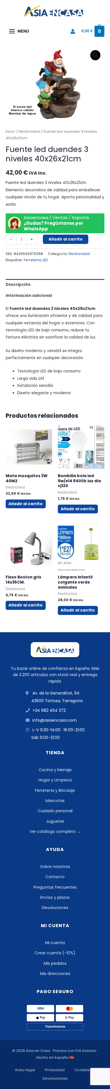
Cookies (82, 1070)
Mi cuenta (55, 943)
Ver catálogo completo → (55, 831)
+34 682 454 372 (49, 710)
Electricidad (29, 131)
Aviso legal (25, 1070)
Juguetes (55, 821)
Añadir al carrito (66, 239)
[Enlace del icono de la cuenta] (72, 31)
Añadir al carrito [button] (25, 504)
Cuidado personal (55, 811)
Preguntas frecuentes (55, 887)
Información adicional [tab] (29, 295)
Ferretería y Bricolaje (55, 790)
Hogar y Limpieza (55, 780)
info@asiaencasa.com (54, 720)
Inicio (10, 131)
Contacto (55, 877)
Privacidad (55, 1070)
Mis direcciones (55, 973)
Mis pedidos (55, 963)
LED (45, 260)
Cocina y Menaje (55, 770)
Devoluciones (55, 907)
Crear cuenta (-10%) (55, 953)
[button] (95, 55)
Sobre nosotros (55, 866)
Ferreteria (32, 260)
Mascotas (55, 800)
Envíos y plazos (55, 897)
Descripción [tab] (18, 284)
